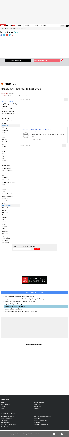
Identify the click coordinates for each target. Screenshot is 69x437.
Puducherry (5, 222)
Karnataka (5, 201)
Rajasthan (4, 226)
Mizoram (4, 215)
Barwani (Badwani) (7, 121)
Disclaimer (36, 408)
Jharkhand (4, 198)
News (27, 25)
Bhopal (4, 123)
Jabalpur (4, 139)
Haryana (4, 191)
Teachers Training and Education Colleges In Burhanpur (21, 311)
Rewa (3, 149)
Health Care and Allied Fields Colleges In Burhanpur (20, 301)
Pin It (14, 84)
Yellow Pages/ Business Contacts (42, 416)
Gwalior (4, 135)
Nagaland (4, 217)
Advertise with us (5, 404)
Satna (3, 153)
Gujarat (4, 189)
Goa (3, 187)
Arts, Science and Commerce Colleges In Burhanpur (19, 296)
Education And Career (6, 418)
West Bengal (5, 243)
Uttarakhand (5, 240)
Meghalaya (5, 212)
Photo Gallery (37, 418)
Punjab (4, 224)
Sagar (3, 151)
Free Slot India (37, 406)
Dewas (3, 132)
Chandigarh (5, 177)
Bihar (3, 175)
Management (35, 69)
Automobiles (37, 422)
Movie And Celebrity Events (8, 424)
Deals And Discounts (6, 427)
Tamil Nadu (5, 231)
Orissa (3, 219)
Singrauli (4, 156)
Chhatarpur (5, 128)
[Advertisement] (34, 12)
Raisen (3, 144)
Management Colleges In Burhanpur (15, 306)
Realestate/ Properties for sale (42, 424)
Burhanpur (5, 125)
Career (35, 25)
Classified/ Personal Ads (40, 420)
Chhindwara (5, 130)
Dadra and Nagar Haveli (8, 182)
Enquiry (3, 406)
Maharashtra (5, 208)
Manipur (4, 210)
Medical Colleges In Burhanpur (13, 309)
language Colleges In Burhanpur (14, 304)
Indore (3, 137)
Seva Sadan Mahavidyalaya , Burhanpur (36, 129)
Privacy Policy (37, 404)
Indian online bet (5, 422)
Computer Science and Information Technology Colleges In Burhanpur (25, 299)
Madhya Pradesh (6, 205)
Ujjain (3, 158)
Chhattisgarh (5, 180)
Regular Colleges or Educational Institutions (15, 69)
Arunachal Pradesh (7, 170)
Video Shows (4, 420)
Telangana (5, 233)
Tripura (4, 236)
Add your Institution (40, 60)
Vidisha (4, 160)
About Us (3, 402)
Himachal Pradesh (7, 194)
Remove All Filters (7, 101)
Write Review (35, 132)
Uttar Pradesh (6, 238)
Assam (3, 173)
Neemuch (4, 142)
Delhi (3, 184)
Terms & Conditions (39, 402)
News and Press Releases (7, 416)
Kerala (3, 203)
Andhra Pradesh (6, 168)
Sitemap (3, 408)
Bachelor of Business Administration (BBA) (8, 112)
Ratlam (4, 146)
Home (20, 25)
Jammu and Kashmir (7, 196)
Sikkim (3, 229)
